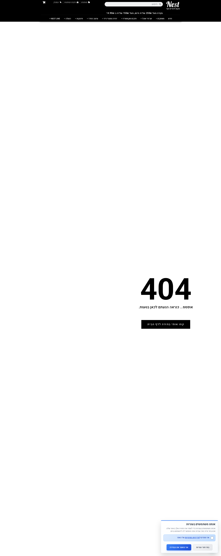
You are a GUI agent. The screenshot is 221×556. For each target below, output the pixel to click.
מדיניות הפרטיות (192, 537)
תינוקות (79, 18)
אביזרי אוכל (147, 18)
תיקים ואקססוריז (129, 18)
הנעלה (68, 18)
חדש (170, 18)
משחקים (160, 18)
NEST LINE (55, 18)
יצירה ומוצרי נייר (110, 18)
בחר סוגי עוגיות (202, 547)
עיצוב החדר (93, 18)
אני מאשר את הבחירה (179, 547)
